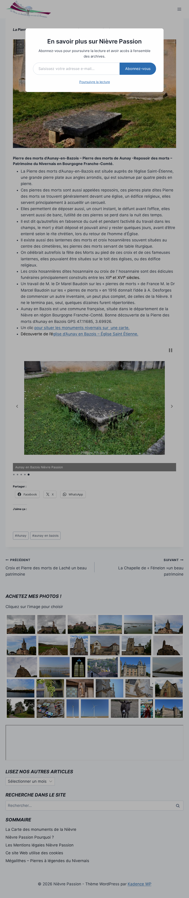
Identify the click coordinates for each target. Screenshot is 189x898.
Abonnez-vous (138, 68)
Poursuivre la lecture (94, 82)
